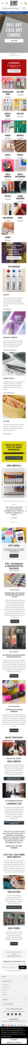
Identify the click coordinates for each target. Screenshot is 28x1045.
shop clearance (14, 71)
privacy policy (11, 970)
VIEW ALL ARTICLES (14, 570)
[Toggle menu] (2, 3)
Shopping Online (7, 981)
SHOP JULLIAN (7, 433)
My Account (5, 984)
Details (17, 55)
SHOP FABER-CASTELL (9, 392)
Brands (4, 992)
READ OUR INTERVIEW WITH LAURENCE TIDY (14, 822)
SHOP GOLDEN (7, 309)
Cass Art (4, 976)
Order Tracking (6, 987)
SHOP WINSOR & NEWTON (10, 349)
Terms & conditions (17, 970)
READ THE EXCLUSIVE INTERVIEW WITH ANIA (14, 778)
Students (4, 994)
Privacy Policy (7, 1036)
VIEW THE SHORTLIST (14, 258)
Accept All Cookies (14, 1042)
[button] (14, 280)
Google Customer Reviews (14, 955)
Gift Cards (5, 989)
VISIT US (14, 943)
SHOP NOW (14, 40)
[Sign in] (21, 3)
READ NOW (15, 621)
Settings (14, 1039)
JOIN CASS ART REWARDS (14, 12)
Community (5, 999)
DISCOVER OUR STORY (14, 907)
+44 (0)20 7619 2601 (20, 1021)
